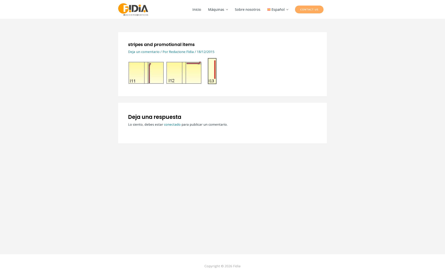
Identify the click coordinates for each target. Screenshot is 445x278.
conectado (172, 124)
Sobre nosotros (247, 9)
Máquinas (216, 9)
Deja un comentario (144, 51)
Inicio (196, 9)
